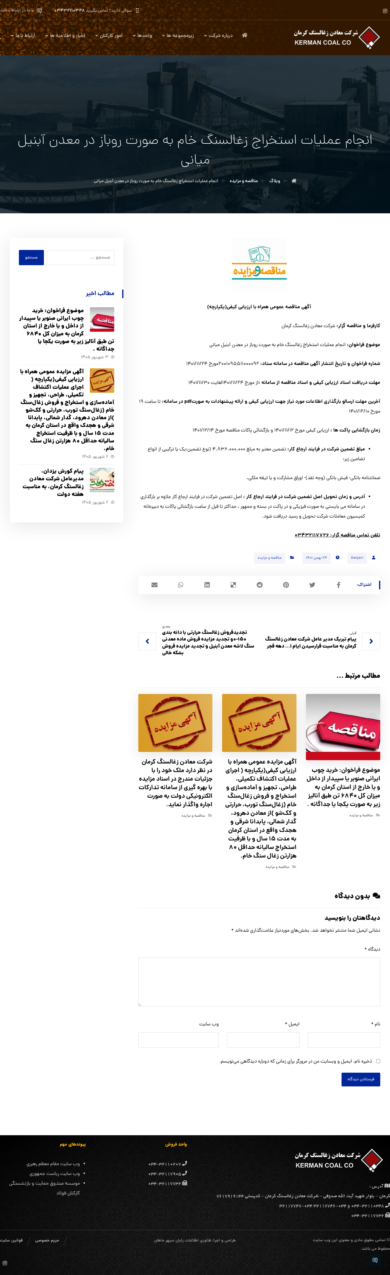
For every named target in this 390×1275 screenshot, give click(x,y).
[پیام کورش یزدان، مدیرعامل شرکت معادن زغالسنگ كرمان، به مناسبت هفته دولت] (102, 480)
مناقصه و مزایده (270, 558)
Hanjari (357, 558)
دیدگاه (372, 949)
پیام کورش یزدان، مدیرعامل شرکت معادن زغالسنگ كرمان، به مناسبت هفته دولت (53, 483)
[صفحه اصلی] (294, 181)
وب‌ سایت (209, 1024)
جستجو (31, 258)
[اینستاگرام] (385, 11)
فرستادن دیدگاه (361, 1079)
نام (375, 1024)
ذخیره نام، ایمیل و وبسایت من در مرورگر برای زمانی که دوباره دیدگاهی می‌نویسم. (295, 1061)
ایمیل (292, 1024)
